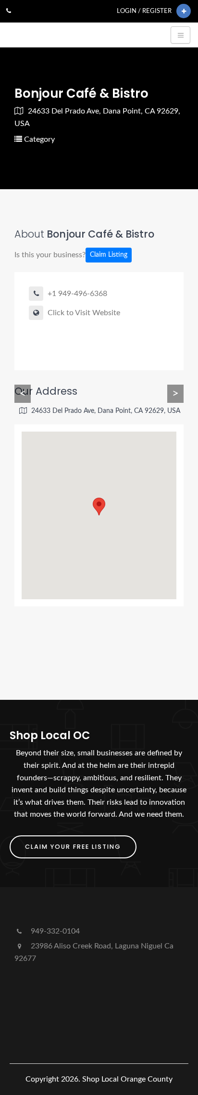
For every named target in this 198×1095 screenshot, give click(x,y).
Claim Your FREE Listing (73, 847)
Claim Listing (108, 254)
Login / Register (144, 11)
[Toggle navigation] (180, 35)
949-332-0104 (54, 931)
